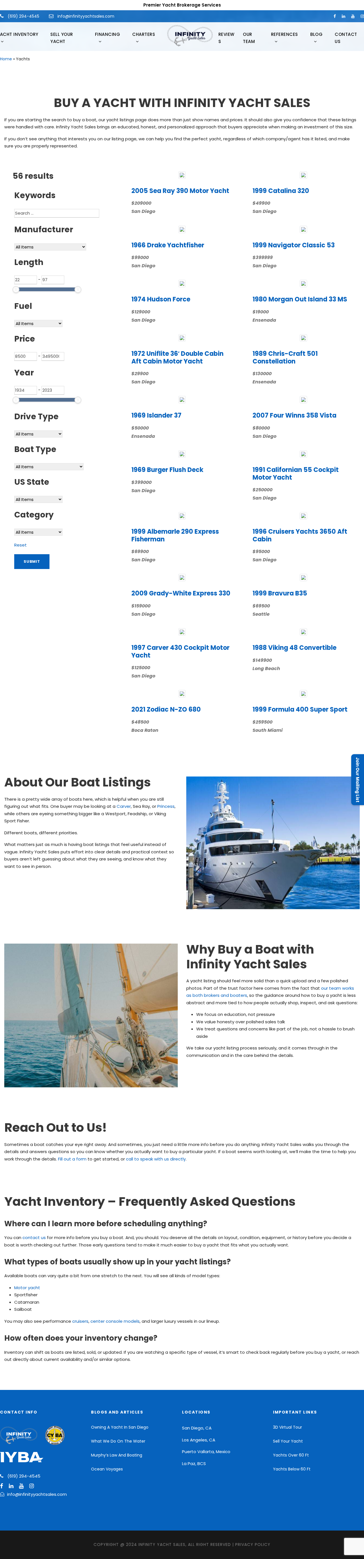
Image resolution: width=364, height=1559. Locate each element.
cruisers (80, 1321)
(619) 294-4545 (23, 16)
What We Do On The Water (118, 1441)
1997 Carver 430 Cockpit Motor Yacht (180, 651)
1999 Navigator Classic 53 (294, 245)
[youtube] (353, 16)
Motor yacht (27, 1288)
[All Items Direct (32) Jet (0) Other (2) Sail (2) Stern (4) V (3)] (38, 433)
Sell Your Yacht (61, 38)
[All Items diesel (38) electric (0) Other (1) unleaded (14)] (38, 323)
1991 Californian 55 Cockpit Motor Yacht (296, 473)
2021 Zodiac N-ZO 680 (166, 709)
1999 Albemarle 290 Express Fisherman (175, 535)
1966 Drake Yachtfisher (167, 245)
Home (6, 59)
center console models (115, 1321)
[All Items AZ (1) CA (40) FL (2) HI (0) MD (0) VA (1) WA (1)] (38, 499)
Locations (196, 1412)
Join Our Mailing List (358, 779)
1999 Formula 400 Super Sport (300, 709)
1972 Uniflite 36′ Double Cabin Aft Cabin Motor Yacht (177, 357)
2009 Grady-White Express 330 (180, 593)
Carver (124, 806)
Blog (316, 34)
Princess (166, 806)
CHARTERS (143, 34)
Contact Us (346, 38)
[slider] (16, 289)
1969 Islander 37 (156, 415)
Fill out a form (72, 1159)
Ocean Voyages (107, 1469)
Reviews (226, 38)
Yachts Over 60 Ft (291, 1455)
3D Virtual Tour (287, 1427)
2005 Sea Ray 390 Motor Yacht (180, 190)
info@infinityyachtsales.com (85, 16)
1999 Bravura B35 (280, 593)
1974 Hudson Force (160, 299)
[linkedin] (343, 16)
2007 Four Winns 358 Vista (294, 415)
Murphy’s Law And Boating (116, 1455)
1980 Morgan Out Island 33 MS (300, 299)
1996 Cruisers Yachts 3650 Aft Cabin (300, 535)
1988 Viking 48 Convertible (294, 647)
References (284, 34)
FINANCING (107, 34)
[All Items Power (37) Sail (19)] (38, 531)
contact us (34, 1237)
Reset (20, 545)
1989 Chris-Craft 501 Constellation (285, 357)
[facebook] (335, 16)
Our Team (249, 38)
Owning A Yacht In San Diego (119, 1427)
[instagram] (362, 16)
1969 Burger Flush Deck (167, 469)
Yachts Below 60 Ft (292, 1469)
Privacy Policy (252, 1544)
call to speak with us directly (156, 1159)
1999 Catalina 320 (281, 190)
